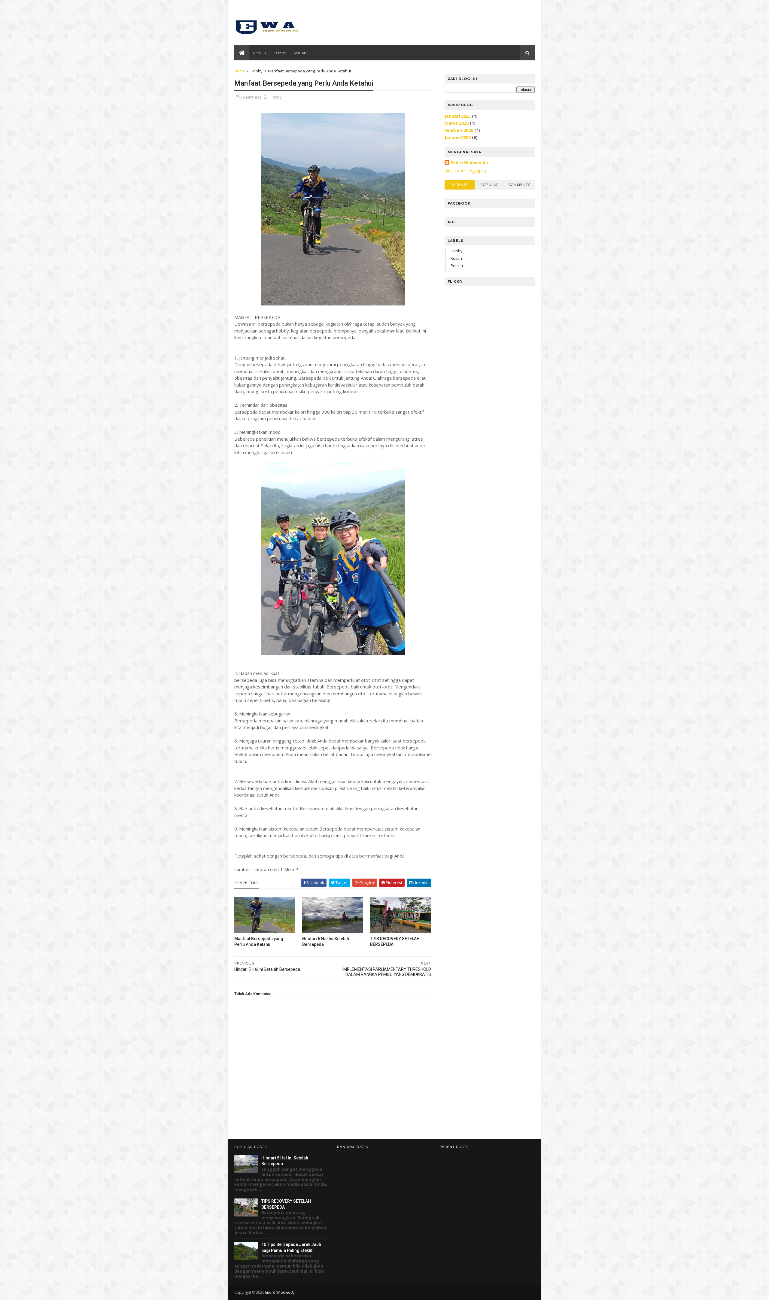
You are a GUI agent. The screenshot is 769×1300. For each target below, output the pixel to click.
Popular (489, 185)
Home (239, 71)
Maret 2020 (457, 123)
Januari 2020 (458, 137)
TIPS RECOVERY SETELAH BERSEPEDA (395, 941)
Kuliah (300, 53)
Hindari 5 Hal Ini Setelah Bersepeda (325, 941)
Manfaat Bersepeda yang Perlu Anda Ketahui (258, 941)
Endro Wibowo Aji (469, 163)
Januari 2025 (458, 116)
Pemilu (259, 53)
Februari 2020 (459, 130)
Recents (459, 185)
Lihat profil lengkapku (465, 171)
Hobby (280, 53)
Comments (519, 185)
